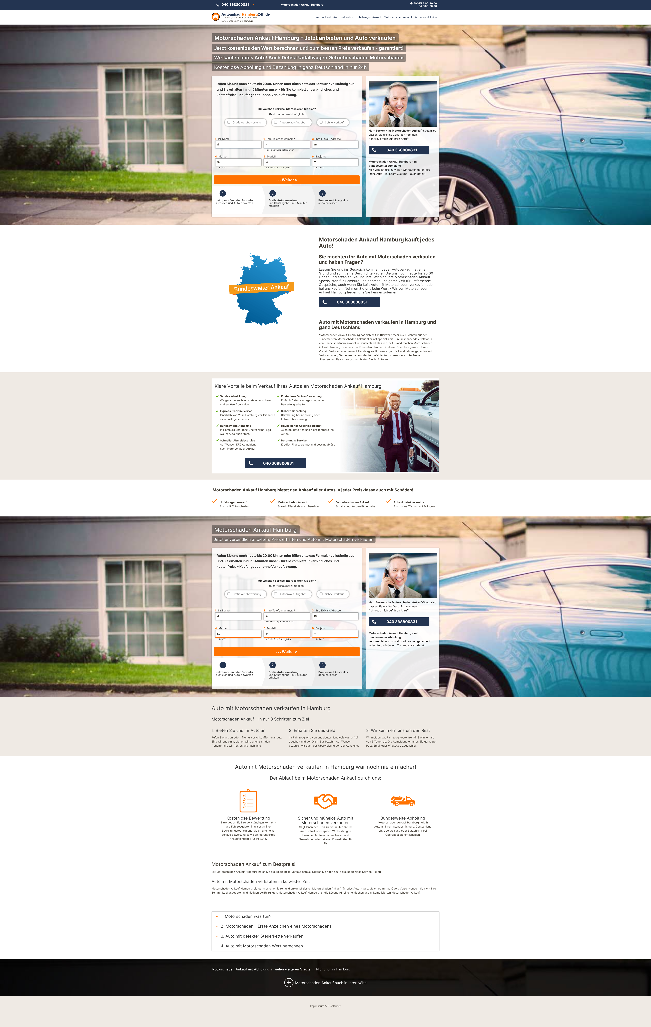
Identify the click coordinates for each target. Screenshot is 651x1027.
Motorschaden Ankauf (398, 17)
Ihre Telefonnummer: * (279, 139)
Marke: (221, 156)
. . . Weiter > (286, 179)
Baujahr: (319, 156)
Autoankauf (323, 17)
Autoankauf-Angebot (293, 122)
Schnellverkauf (334, 122)
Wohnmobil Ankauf (427, 17)
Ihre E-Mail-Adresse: (326, 139)
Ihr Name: (222, 139)
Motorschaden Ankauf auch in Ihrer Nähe (326, 982)
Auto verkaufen (343, 17)
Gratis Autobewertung (247, 122)
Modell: (269, 156)
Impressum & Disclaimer (325, 1006)
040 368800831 (235, 5)
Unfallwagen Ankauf (368, 17)
